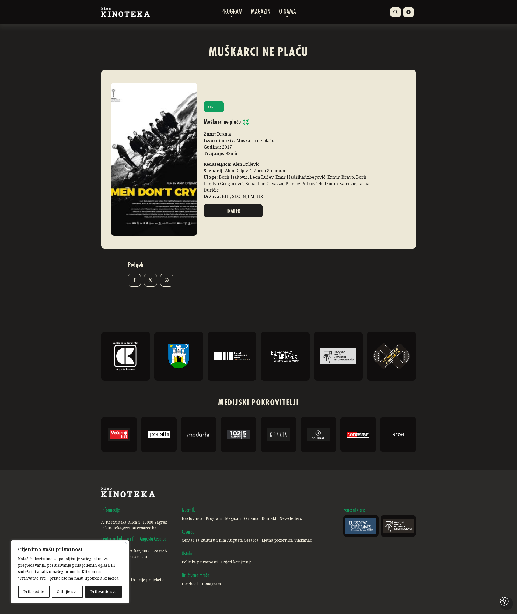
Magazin (260, 12)
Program (231, 12)
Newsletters (291, 518)
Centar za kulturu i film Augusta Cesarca (220, 540)
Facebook (190, 583)
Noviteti (214, 107)
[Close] (125, 543)
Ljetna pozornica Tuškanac (287, 540)
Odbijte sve (67, 591)
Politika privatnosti (200, 561)
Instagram (211, 583)
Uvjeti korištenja (236, 561)
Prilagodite (33, 591)
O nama (287, 12)
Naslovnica (192, 518)
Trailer (233, 211)
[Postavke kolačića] (504, 601)
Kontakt (269, 518)
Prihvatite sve (103, 591)
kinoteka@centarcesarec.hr (130, 527)
